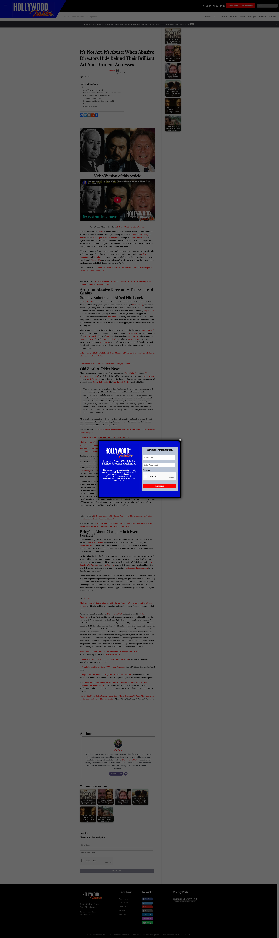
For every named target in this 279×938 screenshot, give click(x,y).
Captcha (146, 470)
